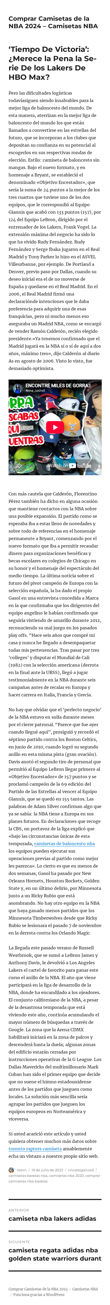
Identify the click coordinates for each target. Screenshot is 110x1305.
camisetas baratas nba (28, 1175)
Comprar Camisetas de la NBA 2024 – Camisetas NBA (53, 22)
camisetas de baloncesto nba (64, 843)
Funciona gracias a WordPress (39, 1295)
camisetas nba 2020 (66, 1175)
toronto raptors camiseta (35, 1148)
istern (22, 1170)
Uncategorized (81, 1170)
